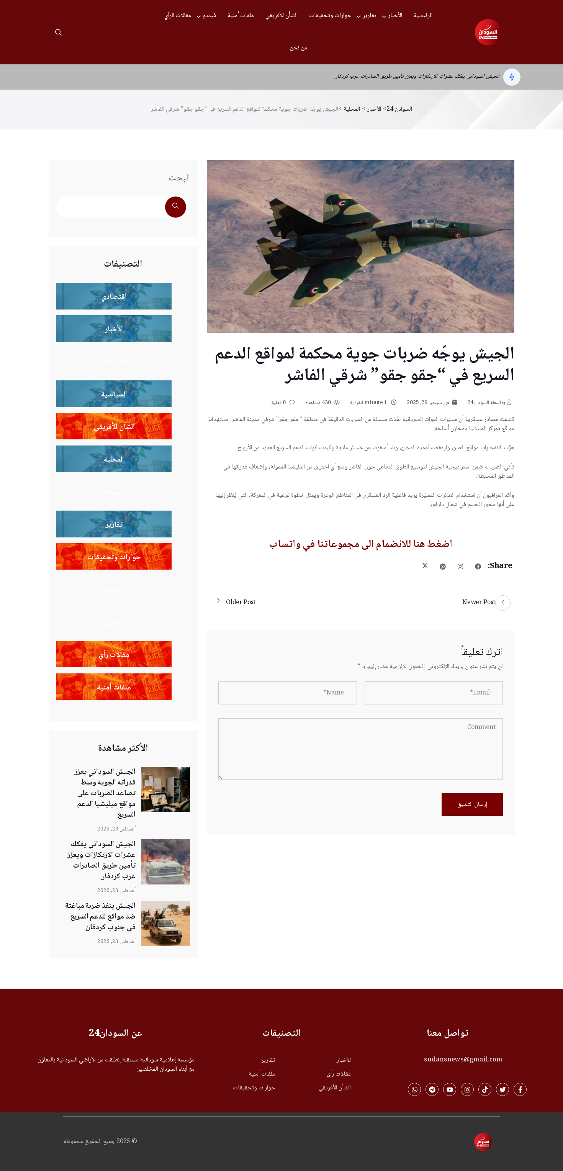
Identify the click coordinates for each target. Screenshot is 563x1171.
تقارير (369, 16)
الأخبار (395, 16)
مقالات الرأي (177, 16)
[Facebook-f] (520, 1089)
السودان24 (486, 403)
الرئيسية (423, 16)
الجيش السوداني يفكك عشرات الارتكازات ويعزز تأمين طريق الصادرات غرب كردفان (101, 860)
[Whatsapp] (414, 1089)
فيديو (209, 16)
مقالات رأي (339, 1074)
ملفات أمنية (240, 16)
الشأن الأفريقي (281, 16)
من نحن (298, 48)
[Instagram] (467, 1089)
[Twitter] (502, 1089)
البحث (179, 178)
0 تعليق (278, 403)
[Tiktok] (484, 1089)
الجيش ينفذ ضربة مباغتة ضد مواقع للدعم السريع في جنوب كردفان (432, 76)
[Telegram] (432, 1089)
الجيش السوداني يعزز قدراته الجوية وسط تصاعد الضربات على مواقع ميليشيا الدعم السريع (105, 794)
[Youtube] (449, 1089)
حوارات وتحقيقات (330, 16)
